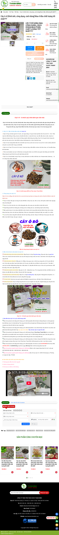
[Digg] (34, 78)
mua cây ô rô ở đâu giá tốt (49, 430)
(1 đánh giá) (38, 34)
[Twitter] (31, 78)
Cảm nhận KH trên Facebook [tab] (18, 402)
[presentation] (2, 461)
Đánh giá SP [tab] (5, 402)
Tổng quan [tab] (6, 113)
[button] (2, 9)
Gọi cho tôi (39, 58)
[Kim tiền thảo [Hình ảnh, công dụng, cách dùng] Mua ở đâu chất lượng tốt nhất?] (7, 452)
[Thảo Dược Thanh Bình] (12, 7)
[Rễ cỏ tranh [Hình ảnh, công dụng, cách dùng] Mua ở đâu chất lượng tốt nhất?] (36, 452)
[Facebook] (28, 78)
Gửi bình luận (25, 423)
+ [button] (42, 43)
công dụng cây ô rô (11, 430)
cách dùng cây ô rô (31, 430)
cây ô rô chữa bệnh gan (21, 430)
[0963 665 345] (56, 517)
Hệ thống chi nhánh (42, 4)
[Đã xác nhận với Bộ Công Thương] (29, 523)
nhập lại (35, 423)
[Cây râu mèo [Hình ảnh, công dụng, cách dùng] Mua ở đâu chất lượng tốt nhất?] (22, 452)
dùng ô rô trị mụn (39, 430)
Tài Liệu (49, 4)
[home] (1, 12)
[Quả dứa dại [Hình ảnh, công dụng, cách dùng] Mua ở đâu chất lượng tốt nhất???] (51, 452)
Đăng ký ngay (44, 492)
